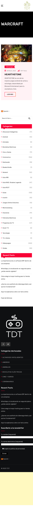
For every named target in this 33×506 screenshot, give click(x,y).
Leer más (10, 94)
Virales (5, 248)
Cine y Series (7, 152)
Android (5, 137)
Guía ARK (6, 177)
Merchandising (7, 208)
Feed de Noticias (6, 298)
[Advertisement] (16, 488)
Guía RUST (6, 187)
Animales (6, 142)
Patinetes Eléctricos (9, 218)
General (5, 172)
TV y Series (6, 238)
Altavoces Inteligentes (10, 132)
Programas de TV (8, 223)
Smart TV (6, 228)
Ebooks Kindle (7, 167)
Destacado (6, 162)
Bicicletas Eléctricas (9, 147)
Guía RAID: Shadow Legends (12, 182)
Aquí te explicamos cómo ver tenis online (14, 292)
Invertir (5, 197)
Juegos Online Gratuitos (11, 203)
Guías (4, 192)
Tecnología (6, 233)
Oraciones (6, 213)
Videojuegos (7, 243)
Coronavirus (7, 157)
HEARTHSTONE (13, 74)
